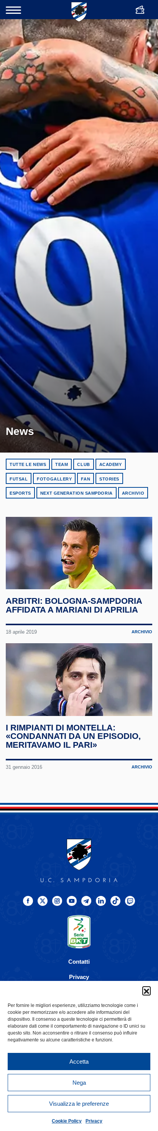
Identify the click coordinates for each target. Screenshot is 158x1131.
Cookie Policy (67, 1121)
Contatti (79, 961)
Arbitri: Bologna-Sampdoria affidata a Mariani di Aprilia (74, 605)
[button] (146, 990)
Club (83, 464)
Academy (110, 464)
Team (61, 464)
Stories (109, 479)
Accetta (79, 1061)
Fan (85, 479)
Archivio (133, 493)
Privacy (94, 1121)
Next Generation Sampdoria (76, 493)
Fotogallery (54, 479)
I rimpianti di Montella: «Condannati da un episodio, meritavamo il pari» (73, 736)
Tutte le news (28, 464)
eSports (20, 493)
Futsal (19, 479)
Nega (79, 1082)
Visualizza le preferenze (79, 1103)
